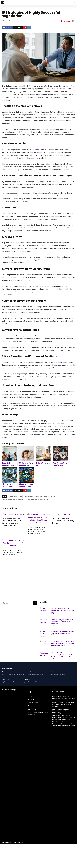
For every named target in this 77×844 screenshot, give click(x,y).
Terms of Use (32, 706)
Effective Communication (33, 496)
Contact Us (32, 709)
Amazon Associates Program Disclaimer (38, 713)
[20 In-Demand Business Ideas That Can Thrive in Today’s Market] (13, 540)
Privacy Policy (33, 703)
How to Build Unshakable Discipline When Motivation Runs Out (62, 610)
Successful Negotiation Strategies (37, 500)
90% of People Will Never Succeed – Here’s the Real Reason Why (63, 632)
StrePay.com (6, 679)
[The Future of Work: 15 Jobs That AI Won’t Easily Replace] (64, 514)
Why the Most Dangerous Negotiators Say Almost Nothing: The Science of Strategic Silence (63, 655)
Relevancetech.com (8, 672)
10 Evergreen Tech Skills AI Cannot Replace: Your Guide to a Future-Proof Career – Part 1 (38, 530)
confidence (36, 149)
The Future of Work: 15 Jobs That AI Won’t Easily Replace (63, 521)
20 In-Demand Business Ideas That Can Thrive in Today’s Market (12, 552)
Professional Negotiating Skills (12, 500)
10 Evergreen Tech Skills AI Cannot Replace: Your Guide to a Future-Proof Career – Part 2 (63, 643)
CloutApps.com (54, 672)
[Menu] (2, 2)
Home (3, 8)
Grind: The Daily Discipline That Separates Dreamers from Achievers (62, 622)
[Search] (73, 2)
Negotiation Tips (49, 496)
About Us (31, 700)
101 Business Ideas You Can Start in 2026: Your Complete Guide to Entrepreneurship (11, 522)
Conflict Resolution (15, 496)
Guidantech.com (33, 672)
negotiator (58, 362)
